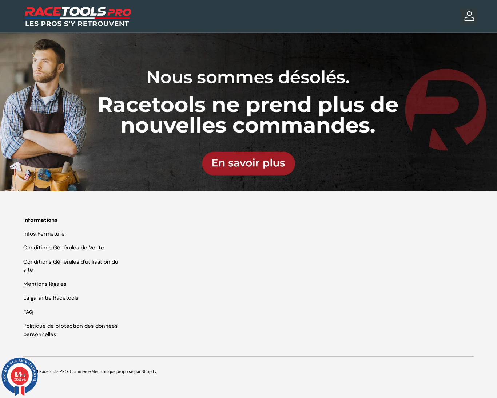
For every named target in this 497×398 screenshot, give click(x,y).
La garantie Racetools (51, 298)
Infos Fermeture (44, 233)
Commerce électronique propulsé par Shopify (113, 371)
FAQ (28, 312)
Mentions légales (45, 284)
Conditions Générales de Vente (63, 247)
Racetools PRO (53, 371)
